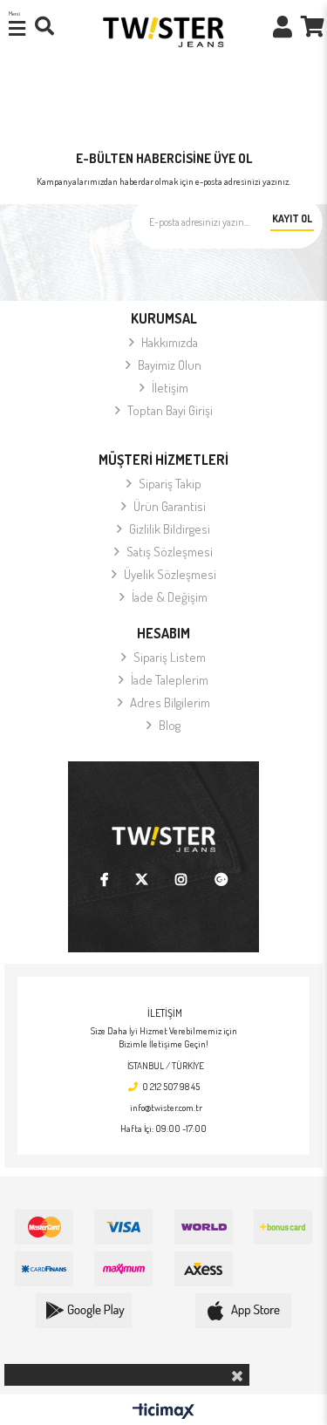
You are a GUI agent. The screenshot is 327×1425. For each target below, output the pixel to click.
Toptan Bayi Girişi (170, 410)
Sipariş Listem (169, 657)
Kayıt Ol (292, 218)
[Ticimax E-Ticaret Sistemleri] (163, 1412)
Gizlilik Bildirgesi (169, 529)
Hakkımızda (169, 342)
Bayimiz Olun (169, 365)
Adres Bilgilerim (170, 702)
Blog (170, 725)
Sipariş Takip (170, 483)
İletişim (170, 387)
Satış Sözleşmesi (169, 551)
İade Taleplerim (169, 680)
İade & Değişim (170, 597)
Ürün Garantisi (169, 506)
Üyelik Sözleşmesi (170, 574)
